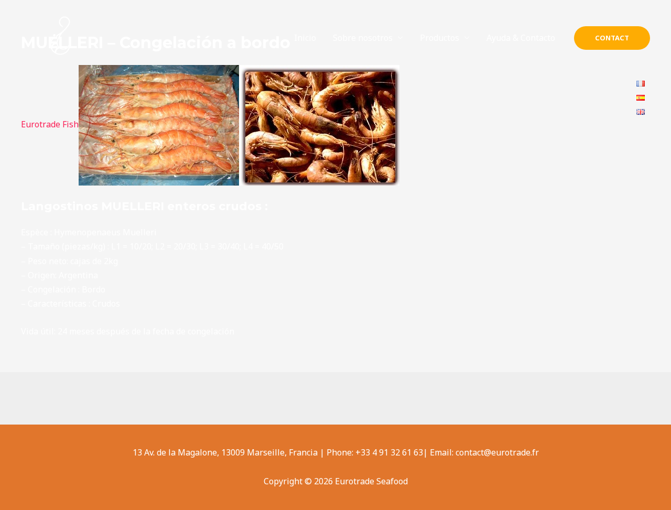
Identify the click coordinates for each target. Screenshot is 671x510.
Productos (439, 38)
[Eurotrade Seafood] (60, 37)
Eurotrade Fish (50, 124)
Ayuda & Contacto (520, 38)
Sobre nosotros (363, 38)
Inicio (305, 38)
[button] (612, 38)
